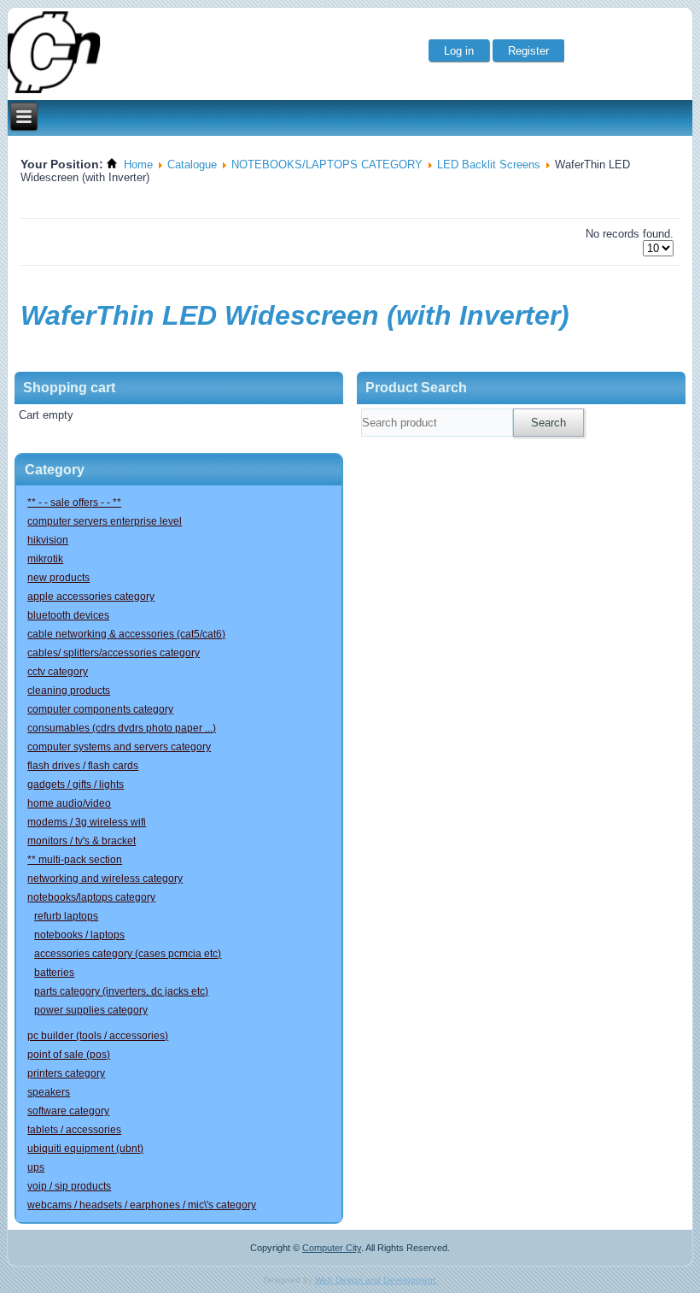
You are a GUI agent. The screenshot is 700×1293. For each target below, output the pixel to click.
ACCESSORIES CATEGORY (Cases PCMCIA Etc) (127, 954)
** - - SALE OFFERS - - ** (74, 502)
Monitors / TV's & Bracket (81, 841)
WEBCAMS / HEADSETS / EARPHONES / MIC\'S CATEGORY (141, 1205)
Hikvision (47, 540)
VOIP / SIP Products (69, 1186)
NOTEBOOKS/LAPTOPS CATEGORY (327, 164)
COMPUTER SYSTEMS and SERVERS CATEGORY (119, 747)
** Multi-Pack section (74, 860)
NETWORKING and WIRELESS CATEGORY (105, 879)
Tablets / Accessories (74, 1130)
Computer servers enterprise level (104, 521)
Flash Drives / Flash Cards (82, 766)
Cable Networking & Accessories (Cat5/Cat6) (126, 634)
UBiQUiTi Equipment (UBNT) (85, 1149)
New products (58, 578)
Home (138, 164)
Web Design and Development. (376, 1279)
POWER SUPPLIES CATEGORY (91, 1010)
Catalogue (192, 164)
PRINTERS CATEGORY (66, 1073)
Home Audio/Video (69, 803)
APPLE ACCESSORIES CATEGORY (91, 596)
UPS (35, 1167)
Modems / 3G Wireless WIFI (86, 822)
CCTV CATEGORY (57, 672)
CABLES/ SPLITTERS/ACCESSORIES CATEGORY (113, 653)
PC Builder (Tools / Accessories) (97, 1036)
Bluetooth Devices (68, 615)
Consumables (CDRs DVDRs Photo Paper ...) (121, 728)
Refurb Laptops (66, 916)
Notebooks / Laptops (79, 935)
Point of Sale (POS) (68, 1055)
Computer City (331, 1248)
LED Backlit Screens (488, 164)
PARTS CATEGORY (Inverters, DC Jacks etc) (121, 991)
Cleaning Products (68, 690)
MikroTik (45, 559)
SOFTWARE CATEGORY (68, 1111)
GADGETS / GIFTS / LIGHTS (75, 784)
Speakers (48, 1092)
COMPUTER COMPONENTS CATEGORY (100, 709)
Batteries (54, 973)
